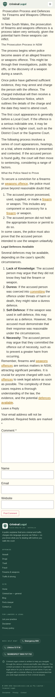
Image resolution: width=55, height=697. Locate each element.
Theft (4, 563)
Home (4, 589)
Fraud (4, 568)
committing (37, 291)
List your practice (9, 619)
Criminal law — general (11, 593)
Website (6, 498)
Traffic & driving (9, 576)
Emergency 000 (32, 641)
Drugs (4, 559)
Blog (4, 598)
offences (7, 379)
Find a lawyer (8, 602)
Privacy (15, 693)
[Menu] (50, 4)
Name (5, 468)
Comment (8, 430)
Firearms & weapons (10, 572)
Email (5, 483)
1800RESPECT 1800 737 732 (19, 654)
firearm (47, 199)
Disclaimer (6, 624)
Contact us (6, 607)
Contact (23, 693)
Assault (5, 554)
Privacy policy (8, 628)
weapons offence (16, 183)
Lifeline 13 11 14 (13, 647)
